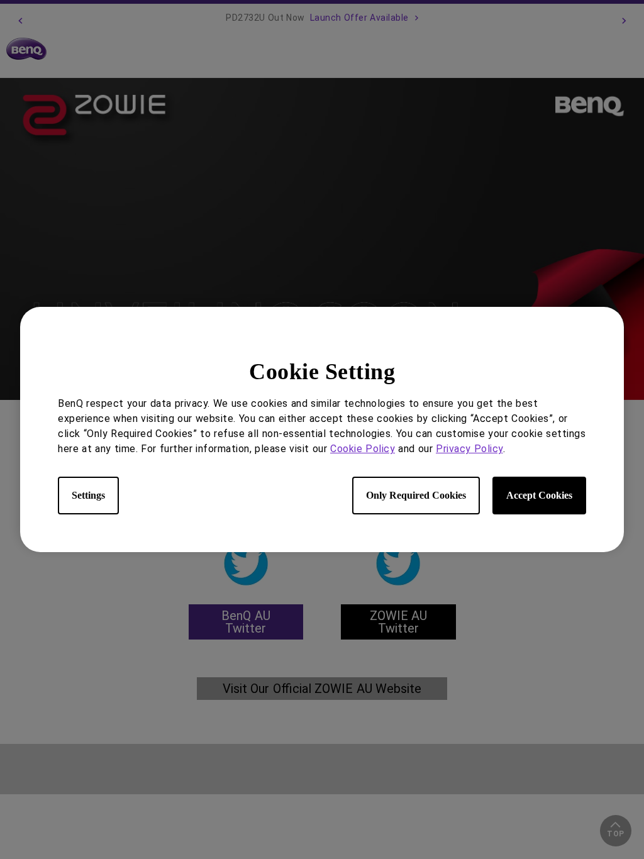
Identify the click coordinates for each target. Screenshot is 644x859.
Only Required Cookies (416, 495)
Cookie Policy (362, 449)
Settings (88, 495)
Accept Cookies (539, 495)
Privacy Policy (469, 449)
